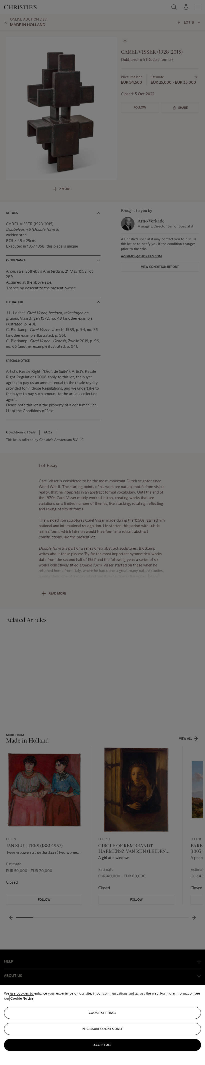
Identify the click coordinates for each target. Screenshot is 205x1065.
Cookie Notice (21, 998)
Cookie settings (102, 1013)
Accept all (102, 1045)
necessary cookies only (102, 1029)
